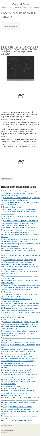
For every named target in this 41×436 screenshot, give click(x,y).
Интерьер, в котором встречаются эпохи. (17, 420)
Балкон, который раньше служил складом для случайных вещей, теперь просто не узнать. (18, 261)
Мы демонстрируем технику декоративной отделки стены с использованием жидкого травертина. (20, 309)
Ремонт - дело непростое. (12, 395)
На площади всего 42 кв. (12, 386)
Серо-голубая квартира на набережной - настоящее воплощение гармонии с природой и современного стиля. (18, 381)
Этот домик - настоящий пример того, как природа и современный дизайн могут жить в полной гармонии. (20, 304)
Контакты (3, 428)
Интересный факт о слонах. (12, 207)
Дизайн (37, 7)
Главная (4, 7)
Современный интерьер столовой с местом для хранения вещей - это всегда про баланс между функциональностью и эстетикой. (19, 360)
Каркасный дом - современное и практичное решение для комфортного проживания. (17, 231)
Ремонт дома (27, 7)
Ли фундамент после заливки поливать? (17, 407)
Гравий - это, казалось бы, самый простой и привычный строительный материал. (17, 392)
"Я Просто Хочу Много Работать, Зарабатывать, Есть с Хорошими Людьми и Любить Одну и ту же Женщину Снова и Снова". (19, 193)
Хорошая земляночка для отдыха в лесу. (17, 356)
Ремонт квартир (15, 7)
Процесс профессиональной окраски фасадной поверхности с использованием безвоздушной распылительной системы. (19, 333)
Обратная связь (5, 432)
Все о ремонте (20, 3)
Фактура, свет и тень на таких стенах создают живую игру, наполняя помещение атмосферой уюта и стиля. (20, 344)
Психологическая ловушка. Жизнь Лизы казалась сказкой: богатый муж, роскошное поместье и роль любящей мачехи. (19, 211)
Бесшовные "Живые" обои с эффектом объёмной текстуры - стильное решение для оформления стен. (20, 398)
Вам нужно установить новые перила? (17, 370)
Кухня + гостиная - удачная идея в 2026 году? (19, 227)
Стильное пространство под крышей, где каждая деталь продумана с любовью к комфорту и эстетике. (19, 323)
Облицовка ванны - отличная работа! (16, 354)
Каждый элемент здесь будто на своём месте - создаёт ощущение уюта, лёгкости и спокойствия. (18, 350)
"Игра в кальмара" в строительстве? (16, 388)
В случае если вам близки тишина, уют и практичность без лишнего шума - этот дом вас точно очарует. (20, 411)
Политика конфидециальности (8, 430)
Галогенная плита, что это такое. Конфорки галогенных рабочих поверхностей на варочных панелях (19, 49)
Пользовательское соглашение (14, 428)
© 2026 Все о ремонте (6, 425)
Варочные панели (11, 26)
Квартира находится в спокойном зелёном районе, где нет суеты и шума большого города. (20, 240)
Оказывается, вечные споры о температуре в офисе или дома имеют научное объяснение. (20, 199)
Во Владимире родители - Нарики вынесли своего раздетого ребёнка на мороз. (20, 295)
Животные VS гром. (10, 319)
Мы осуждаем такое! (10, 292)
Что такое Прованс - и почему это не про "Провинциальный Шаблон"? (16, 300)
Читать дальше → (7, 178)
